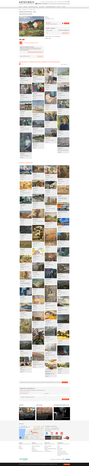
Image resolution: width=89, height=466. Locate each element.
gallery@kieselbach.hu (51, 1)
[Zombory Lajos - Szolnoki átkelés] (38, 316)
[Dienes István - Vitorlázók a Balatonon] (38, 106)
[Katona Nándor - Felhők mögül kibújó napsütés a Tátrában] (38, 356)
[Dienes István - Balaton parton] (38, 138)
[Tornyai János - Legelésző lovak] (63, 318)
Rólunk (63, 6)
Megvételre (33, 448)
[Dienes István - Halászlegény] (51, 75)
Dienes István (25, 9)
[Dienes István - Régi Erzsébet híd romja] (63, 87)
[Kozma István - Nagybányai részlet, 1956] (38, 336)
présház (53, 36)
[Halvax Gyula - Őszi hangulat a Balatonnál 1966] (38, 213)
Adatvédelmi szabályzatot (30, 397)
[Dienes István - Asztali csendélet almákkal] (26, 72)
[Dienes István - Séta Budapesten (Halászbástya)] (38, 71)
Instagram (51, 434)
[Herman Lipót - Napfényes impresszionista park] (51, 200)
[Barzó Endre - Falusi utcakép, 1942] (63, 171)
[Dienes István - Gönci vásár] (26, 105)
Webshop (25, 6)
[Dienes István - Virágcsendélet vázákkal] (26, 89)
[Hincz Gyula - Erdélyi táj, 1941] (51, 185)
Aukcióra (33, 447)
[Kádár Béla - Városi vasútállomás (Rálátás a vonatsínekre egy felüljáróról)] (63, 190)
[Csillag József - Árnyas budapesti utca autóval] (26, 185)
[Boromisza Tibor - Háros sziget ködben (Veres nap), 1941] (51, 347)
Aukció (20, 6)
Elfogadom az (27, 397)
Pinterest (56, 434)
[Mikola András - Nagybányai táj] (26, 169)
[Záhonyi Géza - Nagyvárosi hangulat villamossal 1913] (51, 293)
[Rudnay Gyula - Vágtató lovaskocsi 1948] (63, 268)
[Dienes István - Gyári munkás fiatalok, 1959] (26, 121)
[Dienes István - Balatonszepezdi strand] (63, 71)
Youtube (61, 434)
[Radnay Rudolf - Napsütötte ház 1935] (26, 326)
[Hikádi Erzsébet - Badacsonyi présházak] (51, 273)
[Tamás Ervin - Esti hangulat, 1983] (26, 291)
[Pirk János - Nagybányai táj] (38, 299)
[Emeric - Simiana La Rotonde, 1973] (26, 345)
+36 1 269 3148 (43, 1)
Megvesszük (21, 448)
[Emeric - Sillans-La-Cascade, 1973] (63, 284)
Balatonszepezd (57, 36)
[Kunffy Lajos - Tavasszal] (26, 244)
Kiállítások (41, 6)
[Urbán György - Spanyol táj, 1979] (38, 183)
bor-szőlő (49, 36)
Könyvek (58, 6)
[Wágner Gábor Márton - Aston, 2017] (63, 206)
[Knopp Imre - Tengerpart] (38, 283)
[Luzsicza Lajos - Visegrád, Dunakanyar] (26, 307)
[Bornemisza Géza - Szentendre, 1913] (38, 251)
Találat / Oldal (63, 64)
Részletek (55, 464)
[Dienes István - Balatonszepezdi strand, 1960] (51, 132)
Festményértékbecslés (50, 6)
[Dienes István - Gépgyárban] (63, 103)
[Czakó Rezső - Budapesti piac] (63, 334)
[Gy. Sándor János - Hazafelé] (38, 233)
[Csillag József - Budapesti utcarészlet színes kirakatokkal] (26, 259)
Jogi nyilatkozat (60, 448)
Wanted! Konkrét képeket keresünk (37, 451)
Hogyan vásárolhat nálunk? (62, 452)
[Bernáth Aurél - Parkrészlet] (63, 252)
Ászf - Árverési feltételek (61, 451)
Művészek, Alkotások (33, 6)
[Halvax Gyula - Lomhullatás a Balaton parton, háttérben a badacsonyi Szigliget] (26, 275)
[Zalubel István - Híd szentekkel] (26, 361)
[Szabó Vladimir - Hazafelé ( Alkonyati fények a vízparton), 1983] (51, 365)
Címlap (20, 9)
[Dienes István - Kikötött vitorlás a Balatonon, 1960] (63, 142)
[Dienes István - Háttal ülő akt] (51, 97)
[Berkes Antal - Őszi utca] (51, 237)
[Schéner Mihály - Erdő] (26, 200)
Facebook (46, 434)
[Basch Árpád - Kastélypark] (63, 365)
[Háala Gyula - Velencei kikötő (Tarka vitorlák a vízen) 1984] (63, 301)
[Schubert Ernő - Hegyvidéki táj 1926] (51, 314)
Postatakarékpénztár (47, 451)
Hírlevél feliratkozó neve (24, 393)
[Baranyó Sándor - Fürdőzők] (63, 221)
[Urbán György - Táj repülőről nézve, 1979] (51, 257)
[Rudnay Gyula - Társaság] (63, 350)
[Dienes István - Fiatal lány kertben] (63, 122)
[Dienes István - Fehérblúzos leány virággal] (26, 142)
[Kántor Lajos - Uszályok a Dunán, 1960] (51, 331)
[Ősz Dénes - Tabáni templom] (38, 169)
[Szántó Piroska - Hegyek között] (26, 230)
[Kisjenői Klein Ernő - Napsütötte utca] (51, 217)
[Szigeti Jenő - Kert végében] (26, 215)
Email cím (47, 393)
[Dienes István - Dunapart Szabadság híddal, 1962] (38, 123)
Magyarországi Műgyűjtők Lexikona (50, 448)
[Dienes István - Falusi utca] (51, 116)
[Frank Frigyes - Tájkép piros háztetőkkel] (51, 169)
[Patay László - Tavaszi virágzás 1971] (38, 266)
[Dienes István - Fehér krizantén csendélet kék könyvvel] (38, 87)
